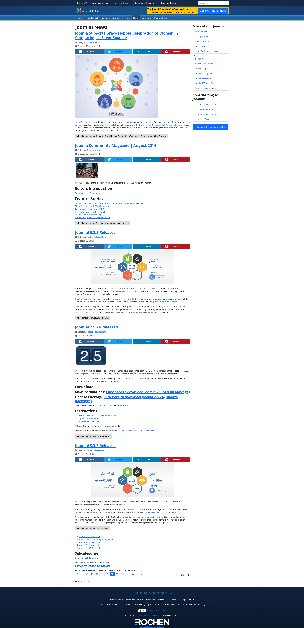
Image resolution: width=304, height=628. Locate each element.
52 (112, 574)
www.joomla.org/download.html (162, 301)
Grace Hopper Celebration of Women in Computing (162, 125)
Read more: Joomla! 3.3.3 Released (93, 317)
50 (102, 574)
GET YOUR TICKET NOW (213, 10)
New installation (86, 415)
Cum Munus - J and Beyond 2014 (89, 209)
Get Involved (200, 46)
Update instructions (88, 418)
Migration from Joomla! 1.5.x (91, 421)
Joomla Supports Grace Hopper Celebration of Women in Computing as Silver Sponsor (126, 35)
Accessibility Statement (107, 604)
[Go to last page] (141, 574)
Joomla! (79, 122)
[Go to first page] (77, 574)
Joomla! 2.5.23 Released (89, 536)
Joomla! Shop (200, 68)
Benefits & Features (110, 18)
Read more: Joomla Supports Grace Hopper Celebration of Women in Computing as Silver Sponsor (122, 136)
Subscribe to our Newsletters (210, 127)
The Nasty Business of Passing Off (90, 212)
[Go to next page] (137, 574)
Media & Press (160, 18)
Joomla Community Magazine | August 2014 (115, 145)
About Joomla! (91, 18)
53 (117, 574)
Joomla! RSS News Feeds (205, 83)
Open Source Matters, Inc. (149, 615)
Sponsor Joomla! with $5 (158, 604)
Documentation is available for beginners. (137, 430)
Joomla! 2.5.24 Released (96, 327)
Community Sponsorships (206, 114)
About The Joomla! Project (206, 51)
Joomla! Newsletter (203, 78)
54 (122, 574)
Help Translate (177, 604)
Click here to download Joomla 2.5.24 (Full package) (148, 392)
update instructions (103, 405)
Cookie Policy (139, 604)
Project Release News (96, 237)
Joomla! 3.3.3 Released (95, 232)
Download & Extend (101, 3)
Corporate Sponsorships (206, 104)
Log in (204, 604)
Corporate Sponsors (204, 109)
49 (97, 574)
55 (127, 574)
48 (92, 574)
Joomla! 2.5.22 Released (89, 542)
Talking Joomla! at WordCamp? (88, 214)
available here (140, 378)
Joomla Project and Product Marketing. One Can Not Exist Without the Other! (109, 203)
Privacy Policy (125, 604)
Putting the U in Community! (88, 193)
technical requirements (108, 415)
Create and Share (202, 41)
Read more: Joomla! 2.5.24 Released (94, 436)
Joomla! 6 (126, 18)
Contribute (146, 18)
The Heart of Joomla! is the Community (92, 217)
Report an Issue (193, 604)
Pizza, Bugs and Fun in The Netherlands (92, 206)
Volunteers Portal (202, 119)
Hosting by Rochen (152, 626)
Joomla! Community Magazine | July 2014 (97, 539)
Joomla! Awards (202, 59)
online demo (111, 430)
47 (87, 574)
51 (107, 574)
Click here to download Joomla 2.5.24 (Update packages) (126, 399)
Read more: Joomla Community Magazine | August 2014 (103, 223)
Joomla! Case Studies (204, 63)
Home (79, 18)
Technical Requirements (205, 88)
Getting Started (202, 36)
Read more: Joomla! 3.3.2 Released (93, 528)
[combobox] (213, 3)
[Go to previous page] (82, 574)
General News (93, 42)
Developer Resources (170, 3)
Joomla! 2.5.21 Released (89, 548)
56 (133, 574)
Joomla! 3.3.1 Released (89, 545)
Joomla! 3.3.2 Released (95, 445)
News (135, 18)
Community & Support (145, 3)
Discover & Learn (123, 3)
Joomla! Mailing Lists (204, 73)
